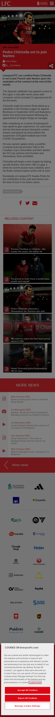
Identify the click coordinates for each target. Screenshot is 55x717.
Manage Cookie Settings (27, 706)
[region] (27, 679)
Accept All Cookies (28, 690)
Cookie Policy (35, 682)
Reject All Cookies (27, 698)
